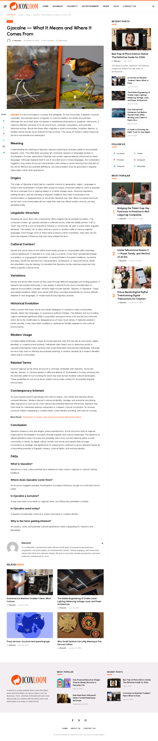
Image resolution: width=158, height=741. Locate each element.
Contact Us (129, 6)
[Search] (153, 6)
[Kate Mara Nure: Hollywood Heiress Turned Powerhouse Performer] (64, 698)
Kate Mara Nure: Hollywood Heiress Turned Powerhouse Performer (84, 698)
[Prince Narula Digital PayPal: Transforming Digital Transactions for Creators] (131, 277)
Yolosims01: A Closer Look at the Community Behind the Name (51, 417)
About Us (75, 728)
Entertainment (90, 6)
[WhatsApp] (3, 140)
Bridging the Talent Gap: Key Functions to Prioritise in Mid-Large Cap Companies (133, 211)
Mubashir (17, 41)
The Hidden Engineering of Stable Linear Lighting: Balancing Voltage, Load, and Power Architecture (79, 601)
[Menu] (5, 6)
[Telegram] (3, 152)
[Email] (3, 146)
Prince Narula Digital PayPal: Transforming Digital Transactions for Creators (132, 295)
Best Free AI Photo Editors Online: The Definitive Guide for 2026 (130, 55)
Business (58, 6)
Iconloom (64, 735)
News (106, 6)
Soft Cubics (99, 735)
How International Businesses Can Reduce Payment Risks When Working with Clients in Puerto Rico (137, 114)
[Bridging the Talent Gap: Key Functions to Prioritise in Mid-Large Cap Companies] (131, 193)
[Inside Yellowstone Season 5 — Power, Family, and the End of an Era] (131, 235)
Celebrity (72, 6)
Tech (116, 6)
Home (46, 6)
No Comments (48, 41)
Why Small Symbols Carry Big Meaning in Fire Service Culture (79, 642)
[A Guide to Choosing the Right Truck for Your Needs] (118, 132)
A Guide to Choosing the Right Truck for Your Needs (139, 130)
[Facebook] (3, 121)
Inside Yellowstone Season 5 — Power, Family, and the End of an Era (133, 253)
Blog (10, 21)
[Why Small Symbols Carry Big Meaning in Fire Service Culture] (80, 625)
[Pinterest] (3, 133)
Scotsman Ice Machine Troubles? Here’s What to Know (29, 599)
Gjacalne (15, 114)
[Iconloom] (24, 6)
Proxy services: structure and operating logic (28, 641)
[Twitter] (3, 127)
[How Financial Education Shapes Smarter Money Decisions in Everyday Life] (64, 683)
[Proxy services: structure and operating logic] (30, 625)
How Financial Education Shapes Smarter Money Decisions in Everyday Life (86, 682)
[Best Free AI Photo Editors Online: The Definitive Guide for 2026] (131, 39)
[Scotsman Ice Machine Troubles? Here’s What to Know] (30, 582)
